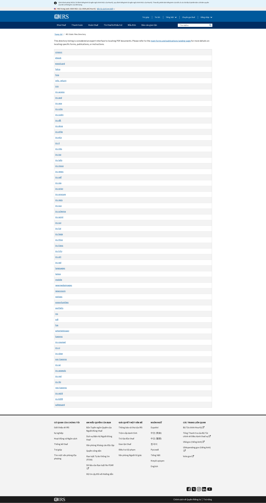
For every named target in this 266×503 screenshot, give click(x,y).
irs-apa (58, 103)
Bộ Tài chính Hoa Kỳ (192, 427)
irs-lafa (58, 160)
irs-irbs (58, 148)
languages (60, 268)
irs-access (60, 92)
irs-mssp (59, 165)
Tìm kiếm (210, 25)
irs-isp (58, 154)
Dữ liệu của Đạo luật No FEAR (99, 465)
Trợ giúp (145, 17)
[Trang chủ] (61, 16)
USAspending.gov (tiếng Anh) (197, 447)
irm (57, 86)
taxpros (59, 336)
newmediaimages (63, 285)
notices (58, 296)
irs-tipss (59, 245)
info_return (60, 80)
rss (56, 313)
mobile (58, 279)
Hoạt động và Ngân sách (65, 438)
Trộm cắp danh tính (128, 433)
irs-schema (60, 211)
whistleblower (62, 330)
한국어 (154, 444)
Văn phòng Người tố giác (130, 455)
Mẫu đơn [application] (132, 25)
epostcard (60, 63)
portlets (59, 308)
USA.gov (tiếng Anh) (192, 441)
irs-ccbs (59, 109)
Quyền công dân (93, 450)
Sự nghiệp (58, 433)
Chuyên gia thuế (188, 17)
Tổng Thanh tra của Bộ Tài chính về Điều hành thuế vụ (195, 435)
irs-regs (59, 200)
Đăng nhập (205, 17)
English (154, 466)
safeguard (60, 404)
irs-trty (58, 251)
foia (57, 75)
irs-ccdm (59, 114)
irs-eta (58, 137)
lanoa (58, 274)
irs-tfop (59, 239)
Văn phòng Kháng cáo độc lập (100, 445)
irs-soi (58, 222)
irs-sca (58, 205)
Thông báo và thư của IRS (130, 427)
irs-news (59, 171)
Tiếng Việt (170, 17)
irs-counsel (60, 342)
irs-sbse (59, 353)
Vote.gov (187, 456)
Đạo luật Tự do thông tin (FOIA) (98, 458)
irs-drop (59, 126)
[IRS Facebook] (189, 489)
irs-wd (58, 262)
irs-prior (59, 188)
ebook (58, 57)
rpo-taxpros (61, 387)
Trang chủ (58, 34)
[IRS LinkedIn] (204, 490)
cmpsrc (58, 52)
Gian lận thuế (125, 444)
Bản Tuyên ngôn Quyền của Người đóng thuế (99, 429)
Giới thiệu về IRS (61, 427)
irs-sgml (59, 217)
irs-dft (58, 120)
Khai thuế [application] (61, 25)
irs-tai (58, 228)
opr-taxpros (61, 359)
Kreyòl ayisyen (157, 460)
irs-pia (58, 183)
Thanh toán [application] (77, 25)
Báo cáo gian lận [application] (149, 25)
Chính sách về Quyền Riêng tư (187, 499)
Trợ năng (207, 499)
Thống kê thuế (61, 444)
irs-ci (57, 347)
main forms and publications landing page (171, 40)
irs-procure (60, 194)
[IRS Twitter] (194, 490)
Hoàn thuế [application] (93, 25)
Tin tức (157, 17)
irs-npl (58, 376)
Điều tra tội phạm (127, 449)
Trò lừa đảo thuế (126, 438)
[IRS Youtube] (209, 489)
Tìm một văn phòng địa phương (65, 457)
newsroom (60, 291)
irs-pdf (58, 177)
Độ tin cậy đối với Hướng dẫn (99, 474)
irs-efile (59, 131)
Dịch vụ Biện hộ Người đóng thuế (99, 438)
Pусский (155, 449)
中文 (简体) (156, 433)
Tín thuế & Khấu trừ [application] (113, 25)
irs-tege (59, 234)
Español (154, 427)
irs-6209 (59, 399)
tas (56, 325)
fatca (57, 69)
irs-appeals (60, 370)
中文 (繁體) (156, 438)
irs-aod (58, 97)
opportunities (62, 302)
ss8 (56, 319)
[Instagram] (199, 489)
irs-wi (58, 364)
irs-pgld (59, 393)
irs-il (57, 143)
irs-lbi (58, 382)
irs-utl (58, 256)
